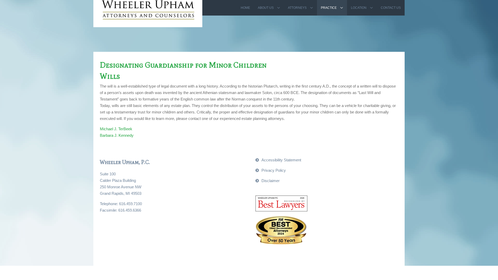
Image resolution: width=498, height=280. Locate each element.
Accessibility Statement (281, 160)
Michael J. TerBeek (116, 129)
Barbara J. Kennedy (117, 135)
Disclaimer (270, 180)
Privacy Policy (273, 170)
